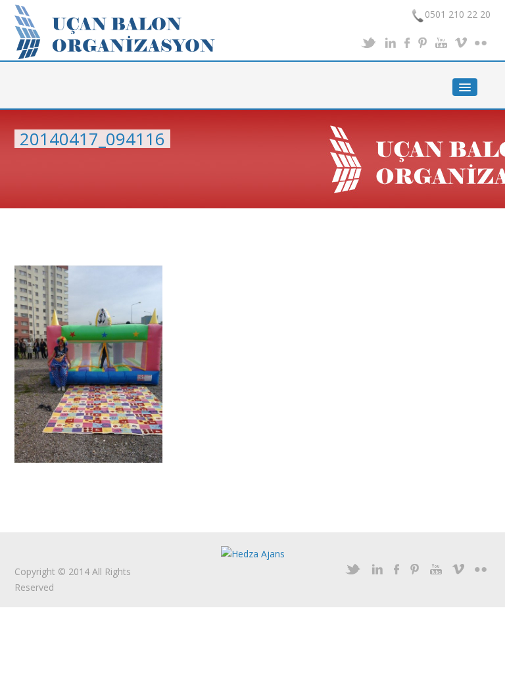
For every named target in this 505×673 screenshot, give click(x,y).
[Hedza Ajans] (253, 553)
